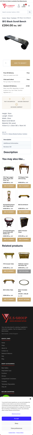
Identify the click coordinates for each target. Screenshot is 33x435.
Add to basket (20, 63)
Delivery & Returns (7, 353)
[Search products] (29, 12)
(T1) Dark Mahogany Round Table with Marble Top (9, 232)
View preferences (16, 428)
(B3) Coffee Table (8, 290)
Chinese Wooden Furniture (15, 134)
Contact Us (5, 351)
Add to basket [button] (9, 186)
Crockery (4, 381)
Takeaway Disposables (8, 384)
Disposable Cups (6, 370)
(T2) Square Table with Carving (23, 177)
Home (3, 342)
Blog (3, 359)
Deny (16, 423)
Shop (3, 345)
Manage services (16, 413)
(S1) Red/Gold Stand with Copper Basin (8, 205)
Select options (24, 299)
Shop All (4, 386)
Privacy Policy (19, 432)
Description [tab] (7, 139)
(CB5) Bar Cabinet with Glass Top (23, 264)
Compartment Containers (9, 378)
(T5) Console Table (8, 264)
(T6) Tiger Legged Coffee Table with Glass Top (8, 178)
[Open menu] (29, 5)
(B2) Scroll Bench (23, 204)
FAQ (3, 356)
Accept (16, 418)
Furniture (25, 134)
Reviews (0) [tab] (7, 147)
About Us (4, 348)
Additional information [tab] (11, 143)
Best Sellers (5, 368)
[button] (30, 399)
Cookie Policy (12, 432)
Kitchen (4, 376)
